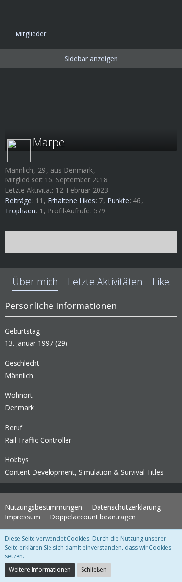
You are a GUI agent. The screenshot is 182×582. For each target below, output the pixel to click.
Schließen (94, 570)
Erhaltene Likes (71, 200)
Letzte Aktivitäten (105, 281)
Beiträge (18, 200)
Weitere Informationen (40, 570)
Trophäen (20, 210)
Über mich (35, 281)
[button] (12, 12)
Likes (163, 281)
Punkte (118, 200)
